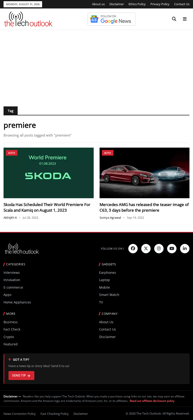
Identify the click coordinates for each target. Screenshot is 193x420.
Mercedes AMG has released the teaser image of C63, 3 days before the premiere (144, 207)
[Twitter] (146, 248)
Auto (11, 152)
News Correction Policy (20, 414)
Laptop (104, 280)
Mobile (104, 287)
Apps (8, 294)
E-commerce (13, 287)
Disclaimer (116, 4)
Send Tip (19, 375)
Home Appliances (17, 302)
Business (11, 322)
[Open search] (174, 19)
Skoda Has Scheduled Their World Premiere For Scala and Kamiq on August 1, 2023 (47, 207)
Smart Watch (109, 294)
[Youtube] (172, 248)
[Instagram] (159, 248)
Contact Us (181, 4)
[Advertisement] (96, 65)
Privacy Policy (159, 4)
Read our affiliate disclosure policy (152, 401)
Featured (11, 344)
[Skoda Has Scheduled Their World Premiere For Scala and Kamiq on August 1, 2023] (49, 173)
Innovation (12, 280)
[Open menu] (184, 19)
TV (101, 302)
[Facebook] (133, 248)
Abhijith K (10, 217)
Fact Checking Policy (54, 414)
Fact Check (12, 329)
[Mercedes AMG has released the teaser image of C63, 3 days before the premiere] (145, 173)
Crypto (9, 337)
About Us (106, 322)
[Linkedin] (184, 248)
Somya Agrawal (110, 217)
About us (98, 4)
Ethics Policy (137, 4)
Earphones (107, 272)
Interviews (12, 272)
